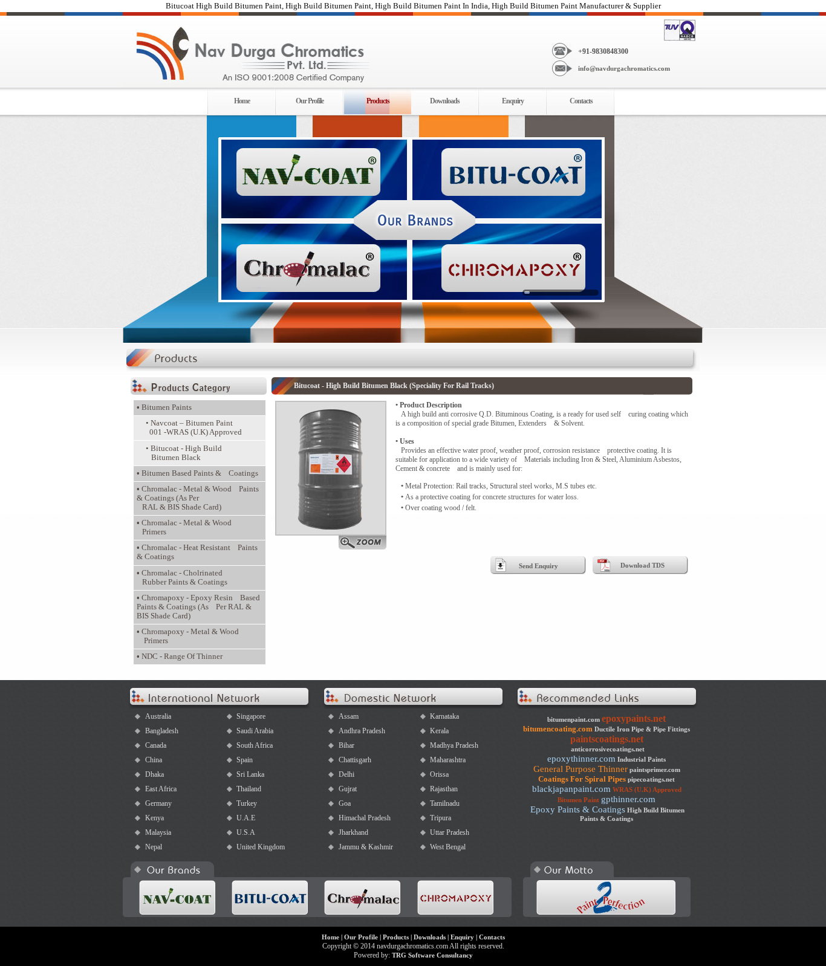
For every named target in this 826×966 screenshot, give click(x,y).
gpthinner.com (628, 799)
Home (242, 101)
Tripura (440, 818)
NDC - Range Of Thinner (180, 656)
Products (396, 937)
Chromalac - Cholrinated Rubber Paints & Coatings (182, 577)
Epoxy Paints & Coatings (577, 809)
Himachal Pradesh (365, 818)
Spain (244, 760)
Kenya (154, 818)
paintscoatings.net (606, 739)
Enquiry (513, 101)
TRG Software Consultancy (432, 955)
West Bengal (448, 847)
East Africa (161, 789)
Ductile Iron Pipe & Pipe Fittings (642, 729)
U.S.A (245, 832)
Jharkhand (353, 832)
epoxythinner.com (581, 758)
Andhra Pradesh (362, 731)
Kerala (439, 731)
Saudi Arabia (254, 731)
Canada (155, 745)
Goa (345, 803)
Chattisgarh (355, 760)
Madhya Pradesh (454, 745)
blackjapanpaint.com (571, 789)
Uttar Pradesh (449, 832)
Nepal (153, 847)
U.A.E (245, 818)
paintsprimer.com (654, 769)
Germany (158, 803)
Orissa (439, 774)
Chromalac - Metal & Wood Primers (184, 527)
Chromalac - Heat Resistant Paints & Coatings (197, 552)
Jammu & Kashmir (366, 847)
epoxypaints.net (634, 718)
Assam (349, 716)
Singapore (250, 716)
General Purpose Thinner (580, 769)
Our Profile (310, 101)
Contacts (581, 101)
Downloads (445, 101)
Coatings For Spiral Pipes (582, 778)
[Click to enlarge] (330, 547)
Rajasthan (444, 789)
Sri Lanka (250, 774)
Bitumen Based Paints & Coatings (197, 473)
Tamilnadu (445, 803)
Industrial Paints (641, 759)
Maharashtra (448, 760)
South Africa (254, 745)
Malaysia (158, 832)
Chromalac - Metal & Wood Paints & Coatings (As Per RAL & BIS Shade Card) (198, 498)
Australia (158, 716)
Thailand (248, 789)
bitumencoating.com (558, 728)
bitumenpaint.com (573, 719)
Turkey (246, 803)
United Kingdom (260, 847)
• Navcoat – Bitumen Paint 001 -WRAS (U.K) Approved (194, 427)
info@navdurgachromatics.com (624, 68)
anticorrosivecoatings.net (608, 749)
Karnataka (444, 716)
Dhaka (154, 774)
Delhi (346, 774)
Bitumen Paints (164, 407)
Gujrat (348, 789)
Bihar (346, 745)
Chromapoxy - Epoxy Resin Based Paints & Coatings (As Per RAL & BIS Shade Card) (198, 607)
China (153, 760)
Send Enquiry (538, 565)
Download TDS (642, 565)
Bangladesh (161, 731)
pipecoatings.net (651, 779)
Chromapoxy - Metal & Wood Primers (188, 636)
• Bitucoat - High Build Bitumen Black (184, 453)
